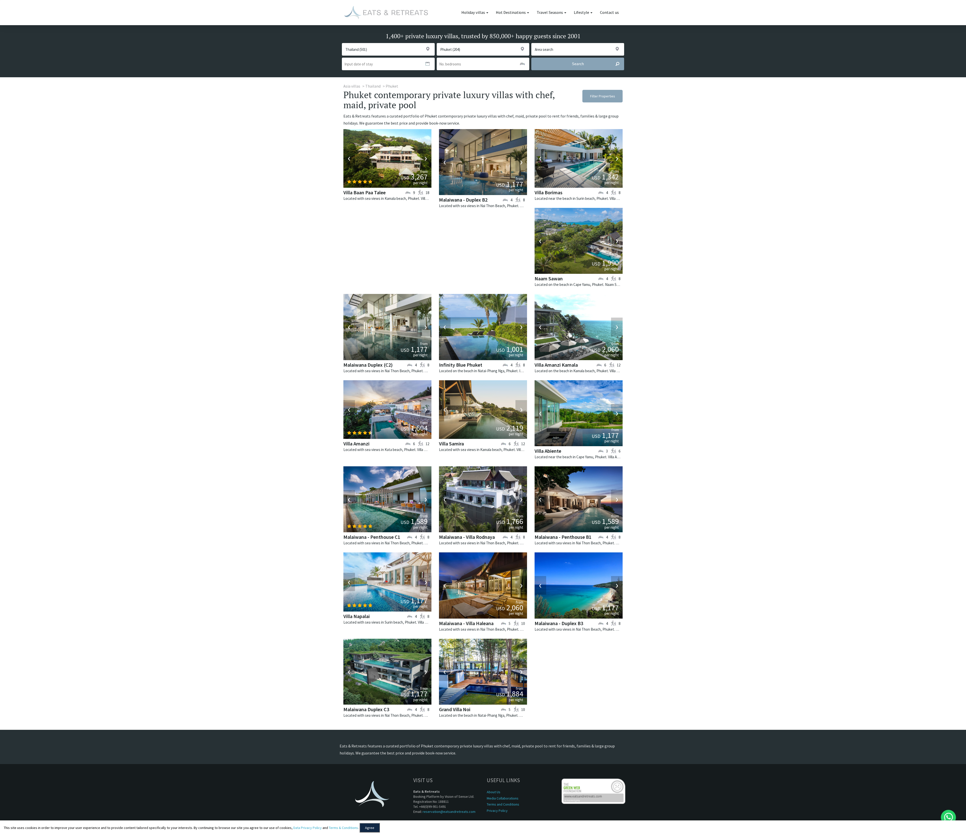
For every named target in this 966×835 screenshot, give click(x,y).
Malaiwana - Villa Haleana (466, 623)
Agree (369, 827)
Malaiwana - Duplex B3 (559, 623)
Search (578, 63)
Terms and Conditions (503, 804)
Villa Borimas (548, 192)
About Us (493, 792)
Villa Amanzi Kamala (556, 365)
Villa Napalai (356, 616)
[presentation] (349, 158)
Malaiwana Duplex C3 (366, 709)
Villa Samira (451, 443)
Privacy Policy (497, 810)
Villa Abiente (548, 451)
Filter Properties (602, 96)
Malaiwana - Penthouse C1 (371, 537)
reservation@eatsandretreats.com (449, 811)
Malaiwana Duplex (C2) (368, 365)
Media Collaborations (502, 798)
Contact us (609, 12)
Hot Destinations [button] (511, 12)
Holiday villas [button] (473, 12)
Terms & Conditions (343, 827)
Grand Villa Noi (454, 709)
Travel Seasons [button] (550, 12)
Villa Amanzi (356, 443)
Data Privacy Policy (307, 827)
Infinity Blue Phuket (460, 365)
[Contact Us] (948, 817)
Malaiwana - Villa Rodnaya (467, 537)
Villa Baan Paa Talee (364, 192)
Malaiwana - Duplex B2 (463, 200)
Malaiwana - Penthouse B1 (563, 537)
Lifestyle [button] (582, 12)
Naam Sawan (549, 278)
